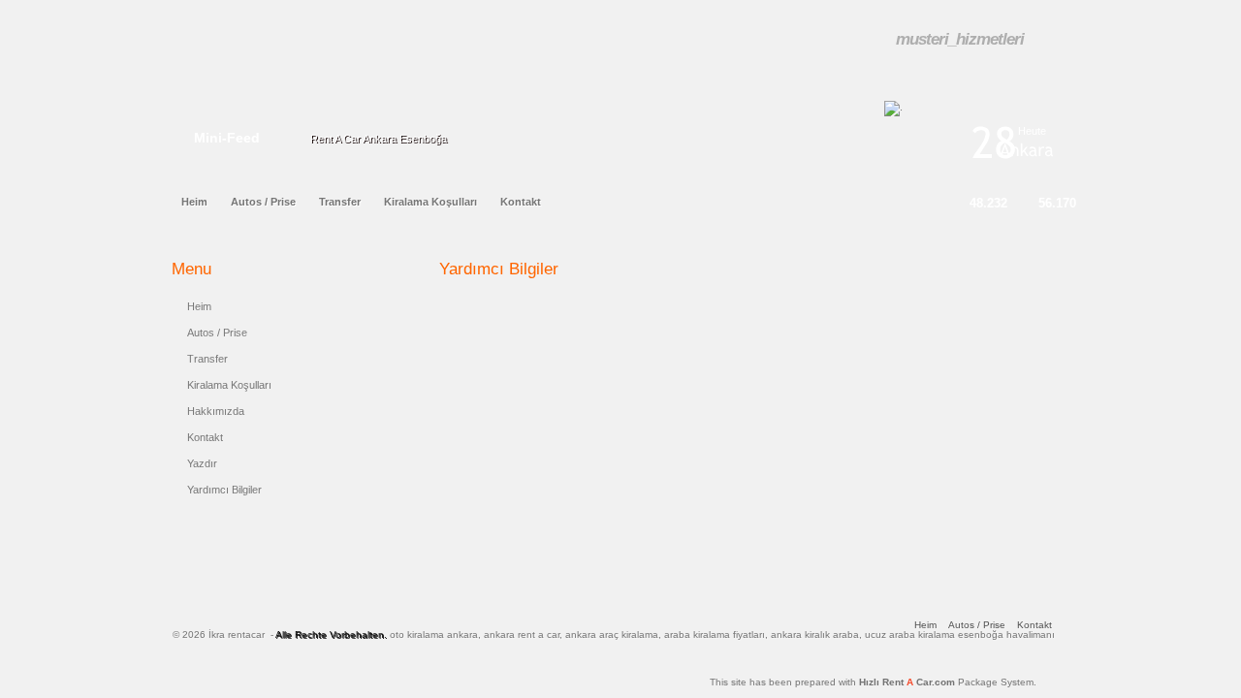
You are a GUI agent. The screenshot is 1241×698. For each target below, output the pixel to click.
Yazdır (202, 463)
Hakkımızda (215, 411)
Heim (199, 306)
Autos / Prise (217, 332)
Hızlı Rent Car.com (947, 682)
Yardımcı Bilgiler (224, 489)
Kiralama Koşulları (229, 385)
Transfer (207, 359)
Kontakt (205, 437)
